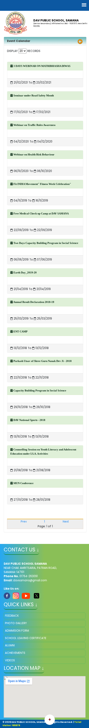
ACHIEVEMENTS (15, 653)
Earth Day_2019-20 (25, 272)
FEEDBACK (12, 616)
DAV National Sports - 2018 (29, 420)
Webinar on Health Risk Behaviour (33, 154)
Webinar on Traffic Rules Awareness (34, 125)
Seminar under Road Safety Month (33, 95)
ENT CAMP (20, 331)
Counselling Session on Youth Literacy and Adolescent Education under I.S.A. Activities (43, 451)
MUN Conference (23, 483)
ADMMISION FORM (17, 631)
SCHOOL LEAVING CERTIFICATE (25, 638)
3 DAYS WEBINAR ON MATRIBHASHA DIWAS (41, 66)
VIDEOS (10, 660)
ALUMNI (10, 645)
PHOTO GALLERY (16, 623)
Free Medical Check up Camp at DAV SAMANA (41, 213)
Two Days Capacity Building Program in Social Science (45, 243)
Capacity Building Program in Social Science (39, 390)
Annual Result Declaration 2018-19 (33, 302)
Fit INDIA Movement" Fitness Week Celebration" (42, 184)
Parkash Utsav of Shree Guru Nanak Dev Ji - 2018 (42, 361)
